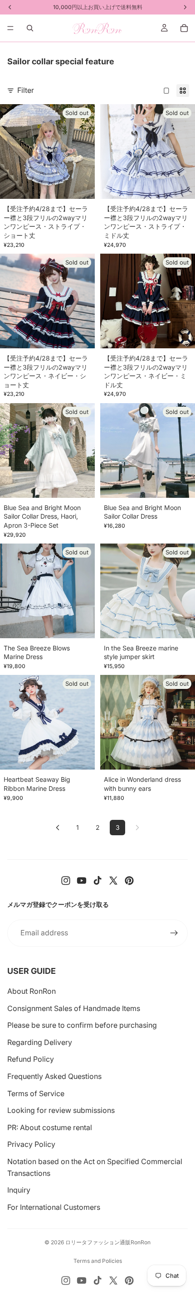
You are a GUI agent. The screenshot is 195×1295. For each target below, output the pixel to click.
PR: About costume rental (49, 1127)
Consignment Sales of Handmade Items (73, 1008)
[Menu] (10, 28)
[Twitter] (113, 880)
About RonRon (31, 991)
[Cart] (184, 28)
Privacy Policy (31, 1144)
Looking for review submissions (61, 1110)
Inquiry (18, 1189)
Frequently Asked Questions (54, 1076)
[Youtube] (81, 880)
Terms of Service (35, 1093)
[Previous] (58, 828)
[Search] (30, 28)
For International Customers (53, 1207)
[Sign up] (174, 933)
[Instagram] (65, 880)
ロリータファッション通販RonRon (108, 1242)
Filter (25, 90)
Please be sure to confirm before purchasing (82, 1025)
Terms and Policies (97, 1260)
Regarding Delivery (39, 1042)
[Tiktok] (97, 880)
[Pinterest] (129, 880)
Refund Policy (30, 1059)
